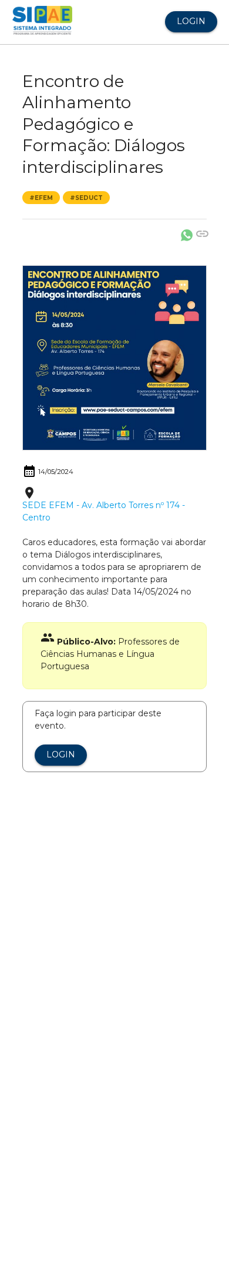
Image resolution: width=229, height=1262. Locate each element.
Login (191, 21)
